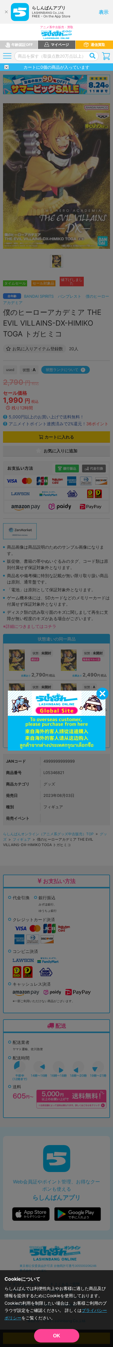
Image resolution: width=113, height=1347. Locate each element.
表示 (103, 12)
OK (56, 1335)
